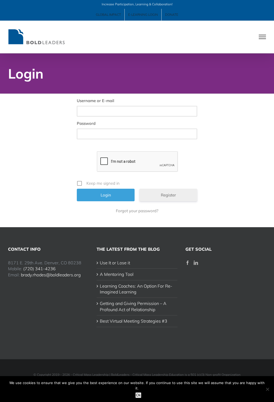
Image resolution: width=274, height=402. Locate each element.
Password (86, 123)
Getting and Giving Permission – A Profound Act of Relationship (133, 306)
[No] (267, 389)
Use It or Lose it (115, 262)
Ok (138, 395)
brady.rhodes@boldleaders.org (51, 274)
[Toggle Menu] (262, 37)
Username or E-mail (95, 100)
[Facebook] (187, 263)
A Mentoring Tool (117, 274)
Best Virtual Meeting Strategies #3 (133, 321)
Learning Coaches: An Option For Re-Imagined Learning (136, 289)
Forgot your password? (137, 210)
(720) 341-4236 (39, 268)
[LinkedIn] (196, 263)
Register (168, 195)
